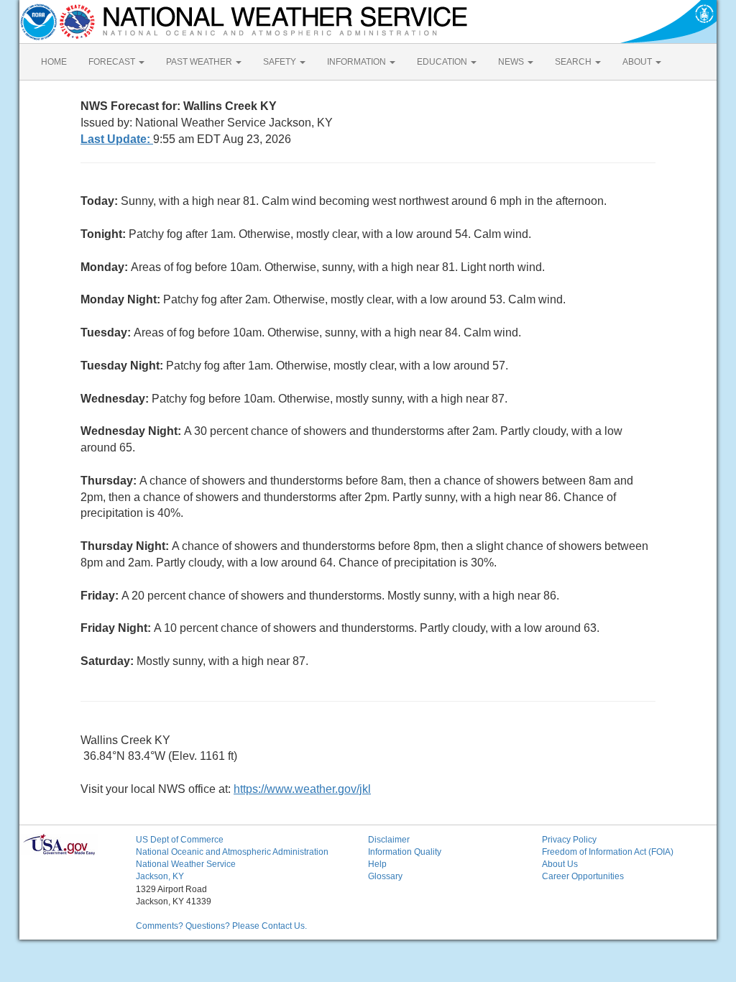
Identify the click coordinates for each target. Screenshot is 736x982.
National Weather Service (186, 864)
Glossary (385, 876)
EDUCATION (443, 62)
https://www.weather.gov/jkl (302, 789)
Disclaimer (389, 840)
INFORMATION (357, 62)
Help (377, 864)
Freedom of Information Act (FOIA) (607, 852)
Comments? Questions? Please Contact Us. (221, 926)
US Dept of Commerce (180, 840)
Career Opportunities (583, 876)
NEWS (512, 62)
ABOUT (638, 62)
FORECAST (112, 62)
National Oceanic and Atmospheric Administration (232, 852)
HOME (54, 62)
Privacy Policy (569, 840)
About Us (560, 864)
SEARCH (574, 62)
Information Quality (404, 852)
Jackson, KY (160, 876)
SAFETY (280, 62)
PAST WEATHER (200, 62)
